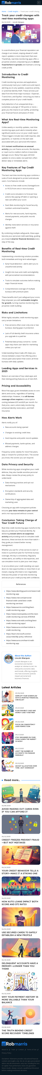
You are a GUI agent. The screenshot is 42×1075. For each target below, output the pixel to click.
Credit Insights (13, 11)
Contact (21, 1050)
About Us (5, 1050)
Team (13, 1050)
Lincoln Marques (18, 22)
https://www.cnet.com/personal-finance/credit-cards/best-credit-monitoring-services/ (19, 601)
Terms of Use (31, 1050)
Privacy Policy (6, 1053)
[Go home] (12, 2)
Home (4, 11)
